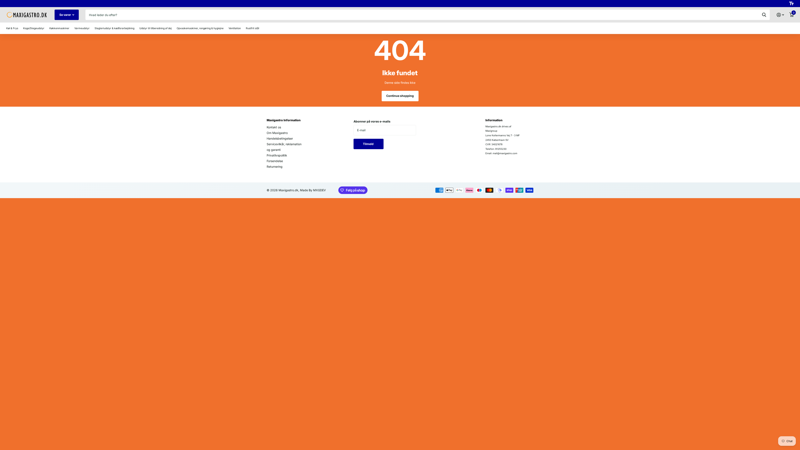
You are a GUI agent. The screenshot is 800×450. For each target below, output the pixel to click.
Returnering (274, 166)
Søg (764, 15)
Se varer (65, 14)
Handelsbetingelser (280, 138)
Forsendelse (275, 161)
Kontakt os (274, 127)
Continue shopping (400, 96)
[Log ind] (780, 15)
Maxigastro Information (284, 120)
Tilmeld (368, 144)
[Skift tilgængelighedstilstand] (791, 3)
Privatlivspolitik (277, 155)
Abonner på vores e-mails (372, 121)
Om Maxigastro (277, 133)
